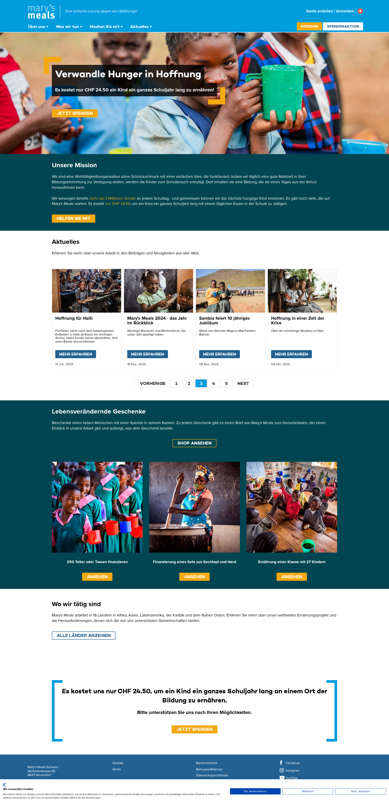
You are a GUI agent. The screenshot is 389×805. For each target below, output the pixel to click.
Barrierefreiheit (206, 763)
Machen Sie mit (105, 26)
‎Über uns (36, 26)
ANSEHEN (97, 576)
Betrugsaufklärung (209, 769)
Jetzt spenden (75, 113)
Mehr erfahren (77, 354)
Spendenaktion (343, 26)
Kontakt (118, 763)
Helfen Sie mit (74, 218)
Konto (117, 769)
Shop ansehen (194, 443)
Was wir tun (67, 26)
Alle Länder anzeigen (84, 635)
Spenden (309, 26)
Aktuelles (139, 26)
